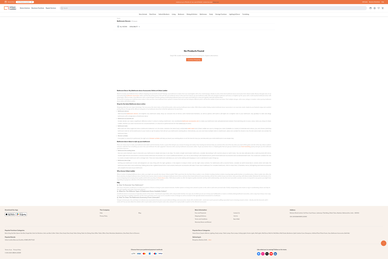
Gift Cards (365, 2)
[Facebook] (258, 255)
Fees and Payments (200, 213)
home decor (161, 178)
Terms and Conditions (201, 219)
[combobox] (23, 2)
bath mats (191, 128)
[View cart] (383, 8)
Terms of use (8, 249)
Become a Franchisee (374, 2)
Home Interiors (25, 8)
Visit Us (236, 216)
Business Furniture (38, 8)
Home (118, 18)
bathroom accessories (133, 95)
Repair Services (51, 8)
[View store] (370, 8)
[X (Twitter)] (267, 255)
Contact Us (237, 213)
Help (383, 2)
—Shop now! (215, 2)
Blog (140, 213)
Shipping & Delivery (200, 216)
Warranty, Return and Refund (203, 222)
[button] (31, 2)
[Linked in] (275, 255)
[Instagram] (262, 255)
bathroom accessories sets (190, 121)
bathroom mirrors (132, 113)
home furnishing (246, 146)
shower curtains (155, 138)
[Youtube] (271, 255)
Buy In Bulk (236, 219)
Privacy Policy (103, 216)
